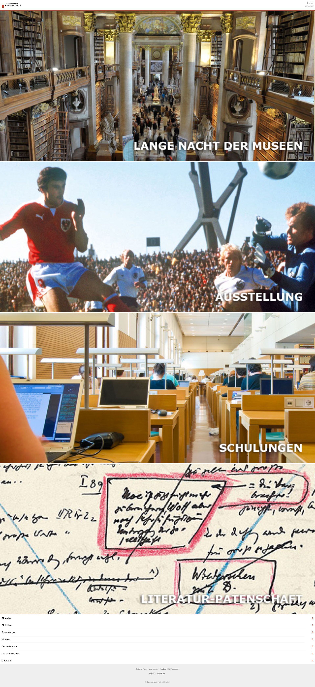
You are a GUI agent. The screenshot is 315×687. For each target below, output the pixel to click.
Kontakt (310, 3)
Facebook (175, 669)
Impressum (153, 669)
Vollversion (309, 6)
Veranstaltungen (10, 653)
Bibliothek (7, 625)
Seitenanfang (141, 669)
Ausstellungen (9, 646)
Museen (6, 639)
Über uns (6, 660)
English (151, 674)
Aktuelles (6, 618)
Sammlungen (9, 632)
